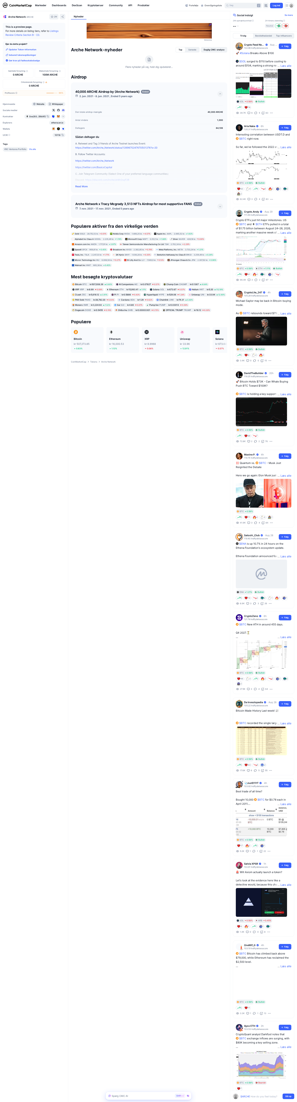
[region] (109, 5)
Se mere (289, 15)
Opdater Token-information (22, 49)
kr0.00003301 (138, 310)
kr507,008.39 (93, 284)
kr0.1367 (186, 284)
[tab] (180, 49)
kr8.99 (88, 289)
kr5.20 (207, 289)
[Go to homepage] (17, 5)
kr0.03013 (168, 304)
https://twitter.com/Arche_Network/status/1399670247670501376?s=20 (116, 147)
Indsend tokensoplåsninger (22, 55)
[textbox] (261, 1096)
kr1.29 (136, 299)
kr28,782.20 (94, 299)
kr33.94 (208, 294)
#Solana (245, 53)
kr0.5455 (93, 310)
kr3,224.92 (92, 304)
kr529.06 (166, 294)
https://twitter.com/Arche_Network (94, 160)
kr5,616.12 (91, 294)
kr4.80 (129, 304)
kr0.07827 (139, 284)
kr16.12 (188, 310)
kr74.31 (176, 299)
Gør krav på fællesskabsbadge (24, 60)
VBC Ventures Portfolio (15, 149)
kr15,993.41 (127, 289)
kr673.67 (169, 289)
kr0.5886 (127, 294)
